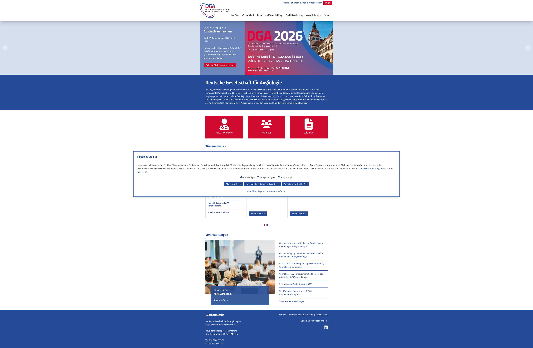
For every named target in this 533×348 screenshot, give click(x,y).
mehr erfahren (258, 213)
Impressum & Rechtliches (301, 314)
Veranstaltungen (313, 15)
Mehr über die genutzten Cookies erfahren (266, 191)
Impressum (142, 171)
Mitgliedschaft (315, 2)
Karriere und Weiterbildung (269, 15)
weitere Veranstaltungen (292, 301)
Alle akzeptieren (233, 184)
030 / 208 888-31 (216, 340)
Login (327, 2)
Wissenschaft (248, 15)
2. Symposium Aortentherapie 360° (295, 284)
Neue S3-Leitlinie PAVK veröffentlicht (218, 204)
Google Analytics (267, 177)
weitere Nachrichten (219, 212)
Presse (286, 2)
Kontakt (304, 2)
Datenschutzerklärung (369, 168)
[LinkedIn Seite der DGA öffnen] (326, 328)
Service (327, 15)
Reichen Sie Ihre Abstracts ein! (220, 65)
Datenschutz (322, 314)
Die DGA (235, 15)
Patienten (294, 2)
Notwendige (249, 177)
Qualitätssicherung (294, 15)
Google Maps (287, 177)
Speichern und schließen (295, 184)
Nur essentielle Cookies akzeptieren (262, 184)
